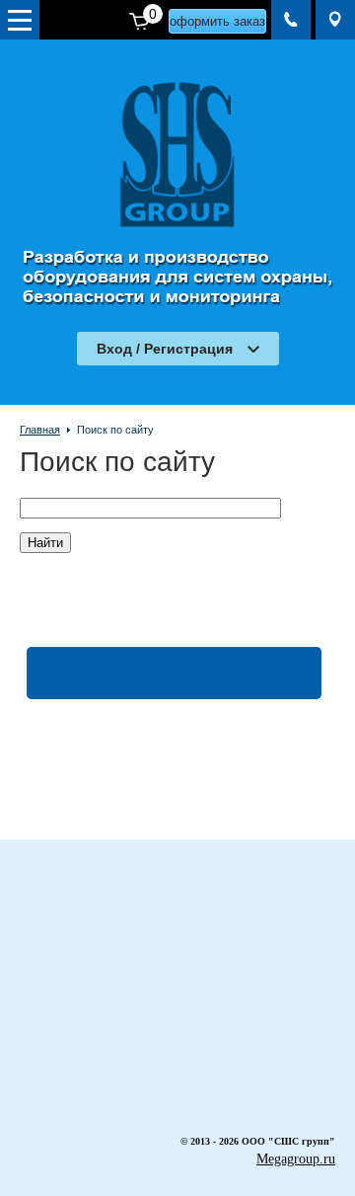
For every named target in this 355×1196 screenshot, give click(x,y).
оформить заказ (217, 21)
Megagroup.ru (295, 1159)
